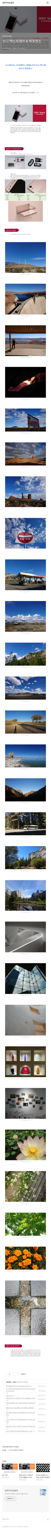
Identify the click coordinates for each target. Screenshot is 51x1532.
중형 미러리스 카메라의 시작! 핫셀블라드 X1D (20, 1398)
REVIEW (8, 1382)
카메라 (14, 1382)
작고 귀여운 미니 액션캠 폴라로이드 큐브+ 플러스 (20, 1420)
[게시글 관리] (15, 1374)
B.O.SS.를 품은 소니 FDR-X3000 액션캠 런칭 (20, 1403)
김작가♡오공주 (8, 3)
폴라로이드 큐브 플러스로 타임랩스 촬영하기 (20, 1408)
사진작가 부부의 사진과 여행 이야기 (16, 1494)
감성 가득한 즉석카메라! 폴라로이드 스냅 (19, 1431)
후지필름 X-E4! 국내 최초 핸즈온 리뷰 (18, 1386)
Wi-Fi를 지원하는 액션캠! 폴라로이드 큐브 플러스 (20, 1414)
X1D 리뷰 (9, 1395)
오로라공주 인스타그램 (9, 1523)
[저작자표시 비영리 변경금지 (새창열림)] (31, 1374)
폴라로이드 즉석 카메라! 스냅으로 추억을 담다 (20, 1426)
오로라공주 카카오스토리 (9, 1527)
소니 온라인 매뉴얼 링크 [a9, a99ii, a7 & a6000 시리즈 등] (20, 1390)
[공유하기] (12, 1374)
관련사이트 (5, 1519)
